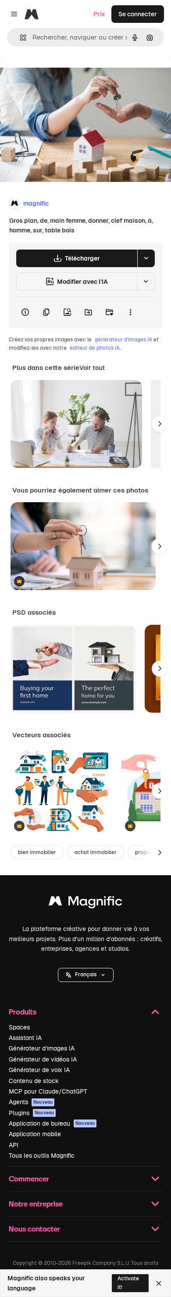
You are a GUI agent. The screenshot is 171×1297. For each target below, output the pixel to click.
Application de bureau (52, 1123)
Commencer (29, 1178)
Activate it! (128, 1282)
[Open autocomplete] (19, 37)
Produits (22, 1011)
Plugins (31, 1113)
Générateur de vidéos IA (43, 1059)
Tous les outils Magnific (42, 1155)
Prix (99, 14)
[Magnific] (85, 903)
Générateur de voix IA (39, 1070)
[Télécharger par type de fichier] (146, 258)
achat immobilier (96, 852)
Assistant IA (25, 1038)
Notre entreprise (36, 1203)
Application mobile (35, 1134)
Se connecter (137, 14)
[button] (86, 975)
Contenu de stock (34, 1081)
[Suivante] (159, 424)
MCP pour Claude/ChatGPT (48, 1091)
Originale (58, 75)
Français (85, 974)
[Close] (159, 1283)
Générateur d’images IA (42, 1048)
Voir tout (92, 368)
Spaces (19, 1027)
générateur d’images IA (123, 339)
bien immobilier (37, 852)
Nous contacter (34, 1228)
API (13, 1145)
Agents (31, 1102)
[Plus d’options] (130, 312)
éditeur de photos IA (95, 347)
